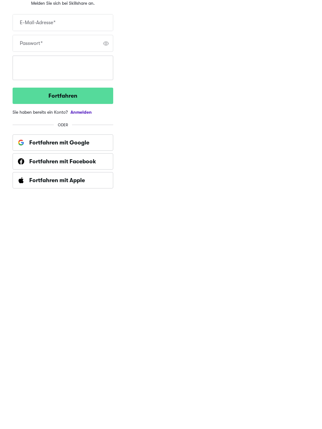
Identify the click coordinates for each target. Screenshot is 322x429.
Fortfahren (62, 96)
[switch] (106, 43)
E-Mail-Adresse (38, 22)
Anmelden (81, 112)
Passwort (31, 43)
